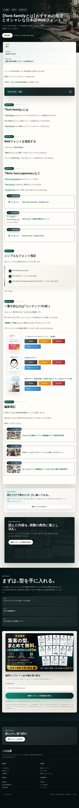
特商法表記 (5, 787)
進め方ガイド (5, 771)
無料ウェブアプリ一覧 (46, 773)
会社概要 (4, 773)
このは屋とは (5, 768)
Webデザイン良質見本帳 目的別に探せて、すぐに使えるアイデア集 (48, 379)
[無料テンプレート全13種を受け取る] (39, 540)
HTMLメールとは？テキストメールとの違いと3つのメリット (43, 452)
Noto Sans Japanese (12, 179)
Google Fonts (10, 190)
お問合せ (42, 782)
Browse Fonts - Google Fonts (33, 236)
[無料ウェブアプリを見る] (39, 500)
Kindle (31, 341)
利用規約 (4, 782)
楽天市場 (58, 341)
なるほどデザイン (31, 358)
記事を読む (7, 35)
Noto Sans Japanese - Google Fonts (35, 202)
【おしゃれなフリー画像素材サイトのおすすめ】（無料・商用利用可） (45, 469)
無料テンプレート (45, 768)
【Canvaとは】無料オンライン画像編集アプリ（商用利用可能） (43, 435)
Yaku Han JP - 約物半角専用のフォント (36, 219)
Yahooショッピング (32, 346)
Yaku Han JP (9, 184)
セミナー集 (43, 771)
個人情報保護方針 (6, 784)
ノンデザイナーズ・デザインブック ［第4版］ (40, 336)
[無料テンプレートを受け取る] (39, 736)
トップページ (43, 787)
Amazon (45, 341)
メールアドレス (9, 683)
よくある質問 (43, 784)
